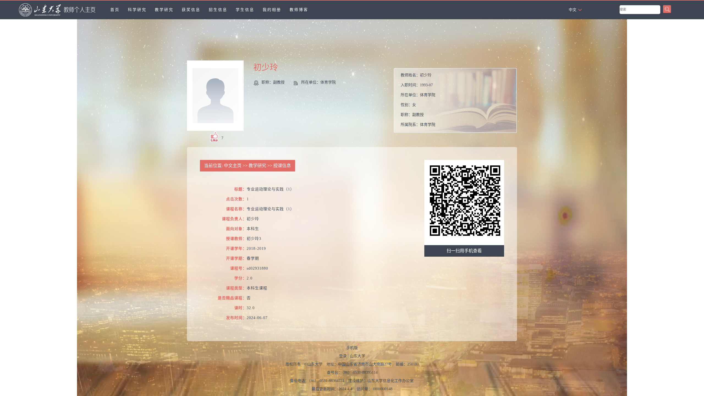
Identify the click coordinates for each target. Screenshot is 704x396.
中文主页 (232, 165)
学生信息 (245, 10)
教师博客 (299, 10)
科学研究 (137, 10)
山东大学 (357, 356)
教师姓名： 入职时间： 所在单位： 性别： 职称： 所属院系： (418, 100)
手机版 (352, 348)
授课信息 (282, 165)
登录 (343, 356)
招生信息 (218, 10)
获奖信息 (191, 10)
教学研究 (164, 10)
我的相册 (272, 10)
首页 (115, 10)
